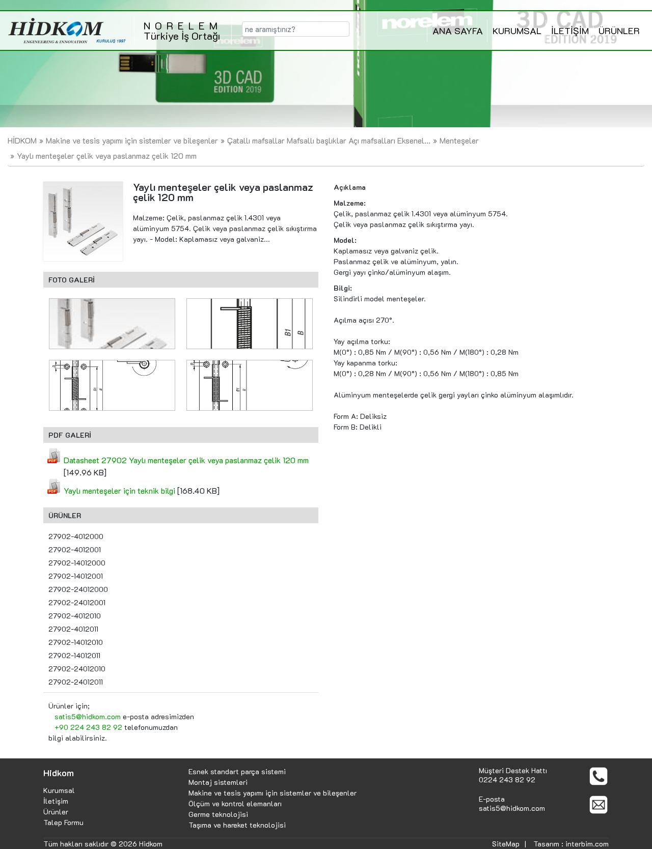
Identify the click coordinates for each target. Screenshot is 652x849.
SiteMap (506, 843)
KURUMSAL (517, 30)
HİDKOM (22, 140)
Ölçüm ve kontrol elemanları (235, 803)
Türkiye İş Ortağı (183, 30)
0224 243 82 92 (507, 779)
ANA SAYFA (457, 30)
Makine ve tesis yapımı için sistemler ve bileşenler (132, 140)
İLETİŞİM (570, 30)
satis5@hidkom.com (88, 716)
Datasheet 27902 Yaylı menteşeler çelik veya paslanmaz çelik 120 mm (186, 460)
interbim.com (587, 843)
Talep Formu (63, 822)
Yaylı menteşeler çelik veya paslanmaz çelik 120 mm (107, 155)
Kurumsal (59, 790)
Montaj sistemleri (218, 782)
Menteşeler (459, 140)
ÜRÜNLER (619, 30)
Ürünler (55, 811)
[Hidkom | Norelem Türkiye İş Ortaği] (67, 30)
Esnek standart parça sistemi (237, 771)
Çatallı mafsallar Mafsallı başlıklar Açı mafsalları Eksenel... (328, 140)
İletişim (55, 801)
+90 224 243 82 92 (88, 727)
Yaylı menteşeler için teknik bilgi (119, 490)
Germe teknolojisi (218, 814)
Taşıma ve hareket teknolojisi (237, 825)
